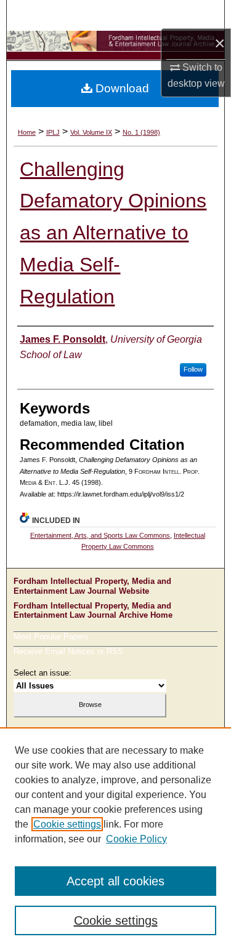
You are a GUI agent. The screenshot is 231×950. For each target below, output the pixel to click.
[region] (115, 838)
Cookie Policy (136, 839)
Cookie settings (67, 824)
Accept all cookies (115, 881)
